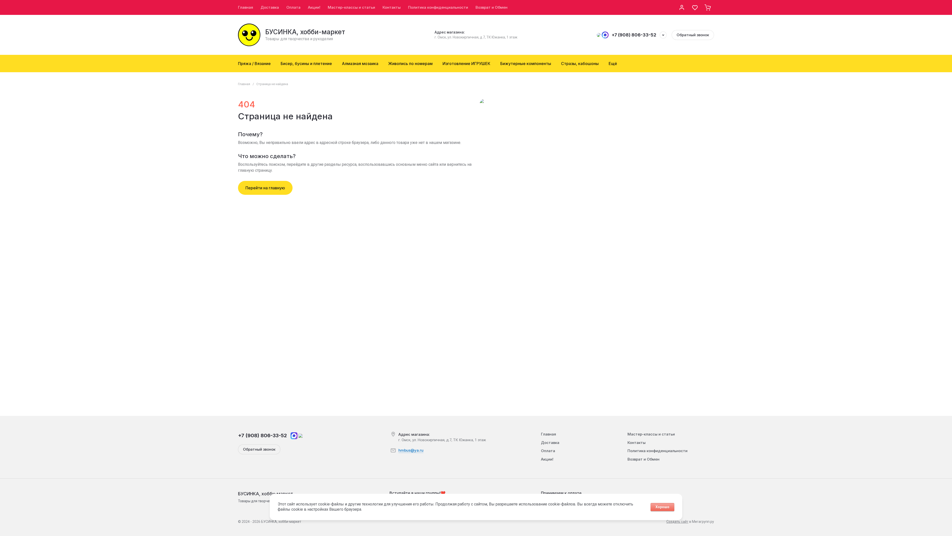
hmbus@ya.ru (410, 450)
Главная (244, 84)
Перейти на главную (265, 187)
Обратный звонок (693, 35)
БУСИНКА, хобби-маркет (305, 32)
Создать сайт (677, 522)
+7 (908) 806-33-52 (634, 34)
